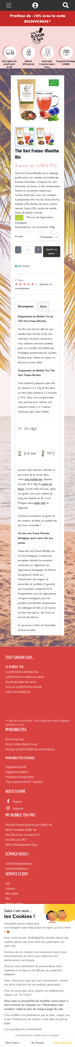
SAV (7, 898)
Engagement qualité (15, 767)
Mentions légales (14, 903)
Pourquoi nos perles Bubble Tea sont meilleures (30, 749)
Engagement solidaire (16, 772)
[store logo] (37, 36)
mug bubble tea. (34, 479)
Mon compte (11, 893)
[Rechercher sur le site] (65, 5)
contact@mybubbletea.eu (18, 863)
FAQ (7, 883)
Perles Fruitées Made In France (21, 744)
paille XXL (40, 502)
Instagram (18, 808)
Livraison (10, 888)
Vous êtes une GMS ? (16, 840)
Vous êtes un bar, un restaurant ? (22, 835)
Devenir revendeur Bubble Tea (20, 830)
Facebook (17, 801)
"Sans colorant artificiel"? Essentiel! (24, 782)
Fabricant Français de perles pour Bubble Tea (28, 825)
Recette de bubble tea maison (20, 682)
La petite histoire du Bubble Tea (21, 672)
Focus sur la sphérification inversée (23, 687)
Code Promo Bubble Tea (17, 692)
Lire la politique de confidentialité (23, 1029)
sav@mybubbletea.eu (16, 868)
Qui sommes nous (14, 739)
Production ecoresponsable (19, 777)
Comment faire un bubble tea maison (24, 677)
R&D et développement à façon (21, 845)
